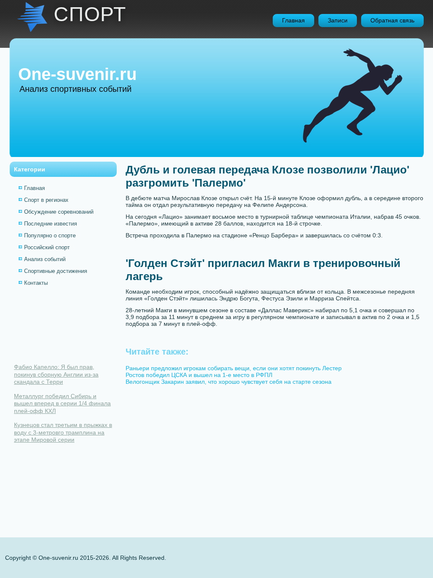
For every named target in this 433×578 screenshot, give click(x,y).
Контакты (36, 283)
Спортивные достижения (55, 271)
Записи (338, 20)
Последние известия (50, 223)
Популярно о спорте (50, 235)
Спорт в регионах (46, 200)
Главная (293, 20)
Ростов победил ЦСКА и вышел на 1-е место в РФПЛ (199, 375)
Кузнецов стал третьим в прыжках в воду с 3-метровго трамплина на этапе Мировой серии (63, 432)
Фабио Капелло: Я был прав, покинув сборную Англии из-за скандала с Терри (56, 374)
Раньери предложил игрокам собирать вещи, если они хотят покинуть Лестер (234, 368)
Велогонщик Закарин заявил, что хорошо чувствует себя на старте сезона (229, 381)
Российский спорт (47, 247)
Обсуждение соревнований (58, 212)
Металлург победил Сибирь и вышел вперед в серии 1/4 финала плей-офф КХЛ (62, 403)
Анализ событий (45, 259)
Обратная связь (392, 20)
